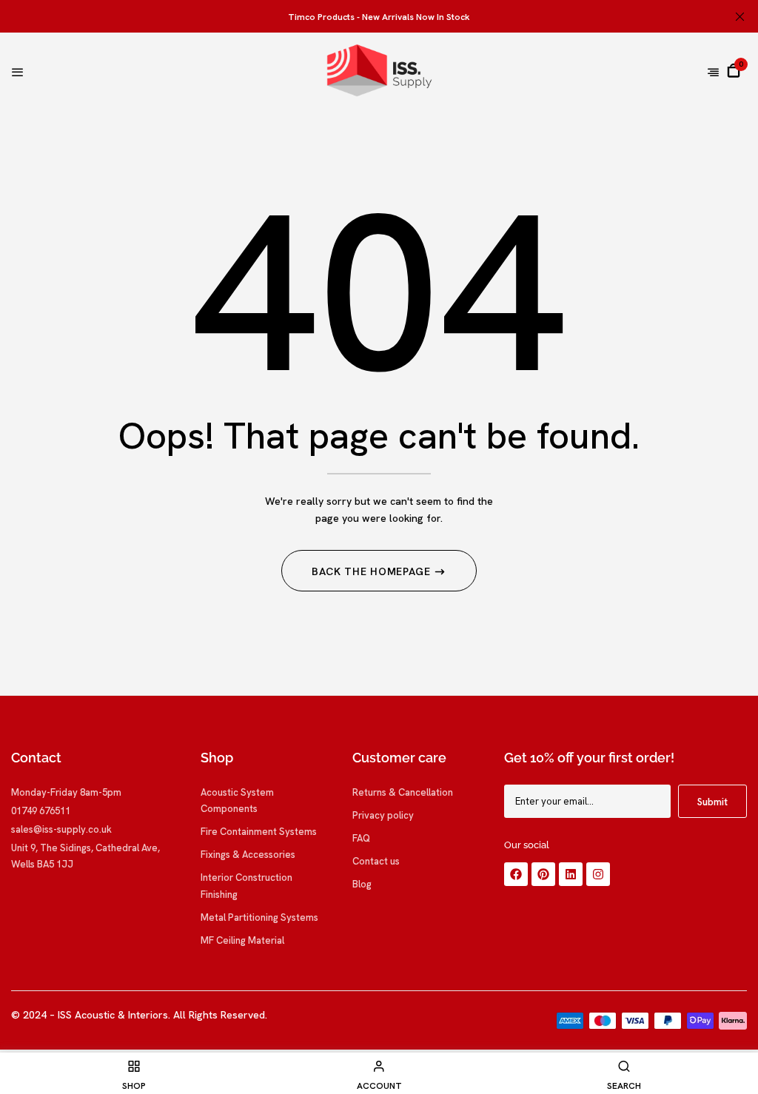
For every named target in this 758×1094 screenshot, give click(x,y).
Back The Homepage (373, 571)
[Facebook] (516, 874)
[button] (733, 70)
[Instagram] (598, 874)
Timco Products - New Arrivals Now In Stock (379, 17)
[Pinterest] (543, 874)
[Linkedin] (571, 874)
